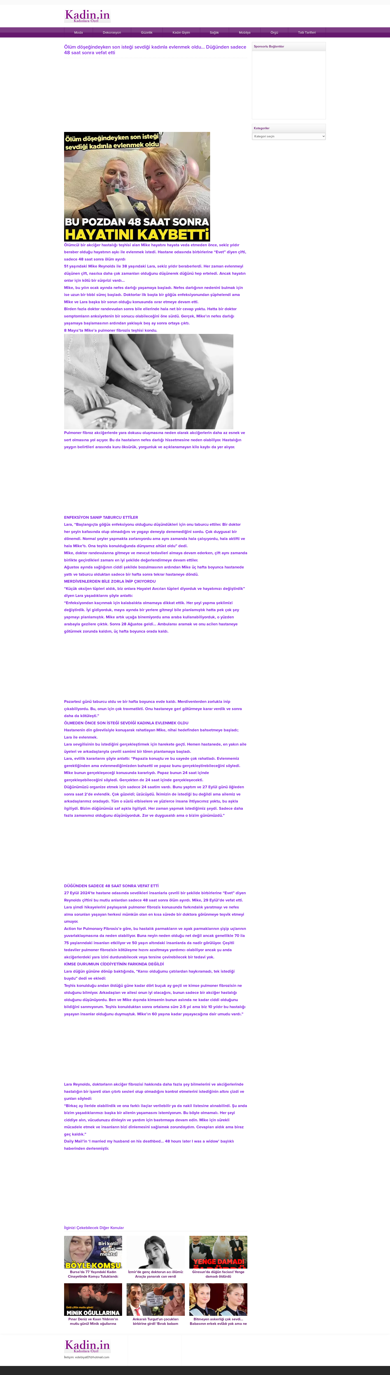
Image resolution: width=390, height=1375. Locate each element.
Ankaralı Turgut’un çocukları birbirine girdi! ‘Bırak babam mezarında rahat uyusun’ (156, 1323)
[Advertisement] (155, 93)
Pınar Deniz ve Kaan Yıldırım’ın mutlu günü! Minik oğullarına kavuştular (93, 1323)
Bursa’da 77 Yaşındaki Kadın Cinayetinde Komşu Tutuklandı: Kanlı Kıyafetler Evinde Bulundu (93, 1276)
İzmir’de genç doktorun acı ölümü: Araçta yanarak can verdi (155, 1274)
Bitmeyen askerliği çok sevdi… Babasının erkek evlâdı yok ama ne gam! (218, 1323)
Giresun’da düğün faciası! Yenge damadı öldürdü (218, 1274)
